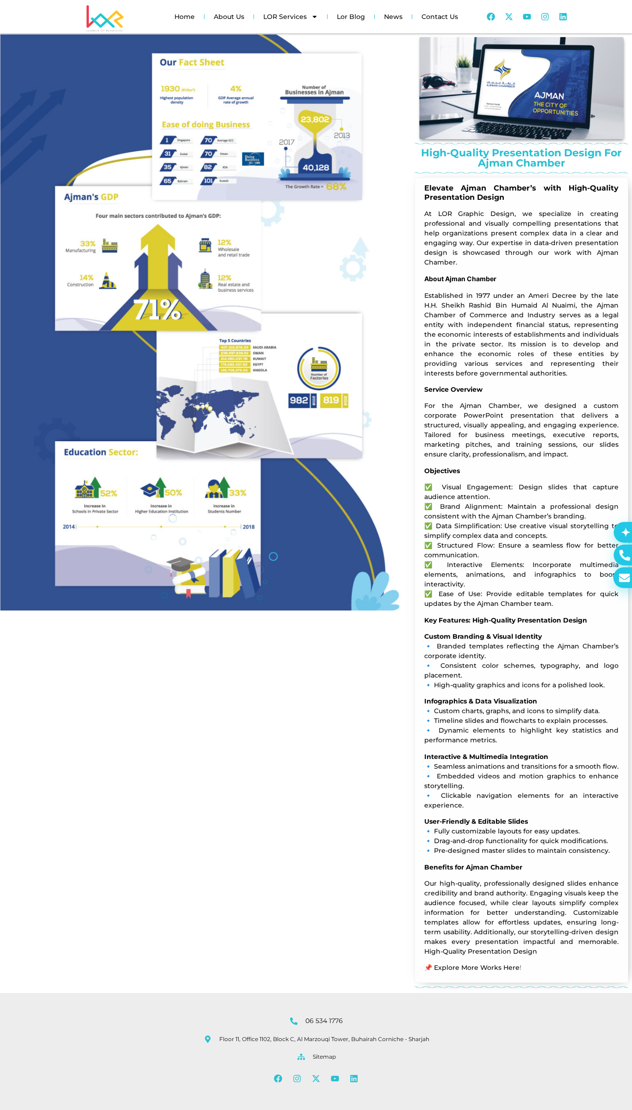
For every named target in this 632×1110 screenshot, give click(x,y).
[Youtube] (527, 16)
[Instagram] (545, 16)
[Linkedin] (563, 16)
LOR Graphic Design (476, 214)
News (393, 16)
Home (184, 16)
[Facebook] (491, 16)
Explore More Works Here (477, 967)
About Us (229, 16)
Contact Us (439, 16)
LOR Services (285, 16)
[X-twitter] (509, 16)
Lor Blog (351, 16)
